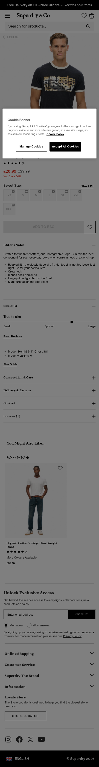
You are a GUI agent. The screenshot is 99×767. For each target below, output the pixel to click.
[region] (50, 133)
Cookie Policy (55, 134)
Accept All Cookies (65, 146)
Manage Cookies (31, 146)
